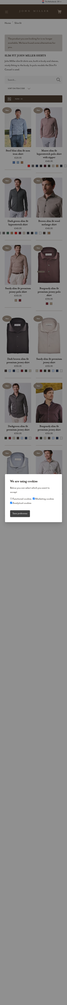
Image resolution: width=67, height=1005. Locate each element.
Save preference (20, 513)
